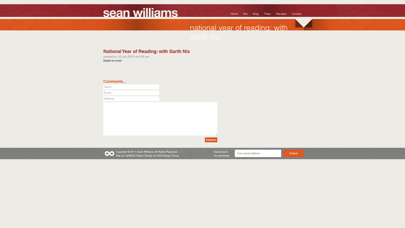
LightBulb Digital (133, 155)
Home (234, 13)
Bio (245, 13)
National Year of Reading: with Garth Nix (146, 51)
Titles (267, 13)
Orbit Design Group (168, 155)
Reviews (281, 13)
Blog (256, 13)
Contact (296, 13)
